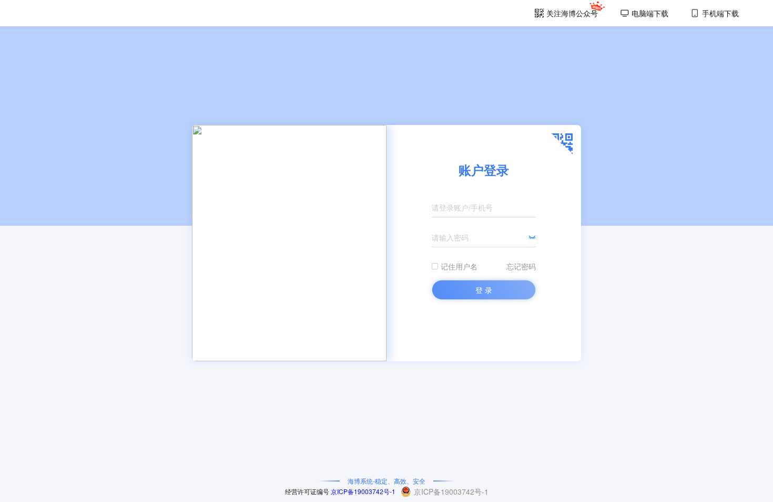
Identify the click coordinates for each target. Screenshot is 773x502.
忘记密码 (521, 266)
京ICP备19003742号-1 (363, 491)
